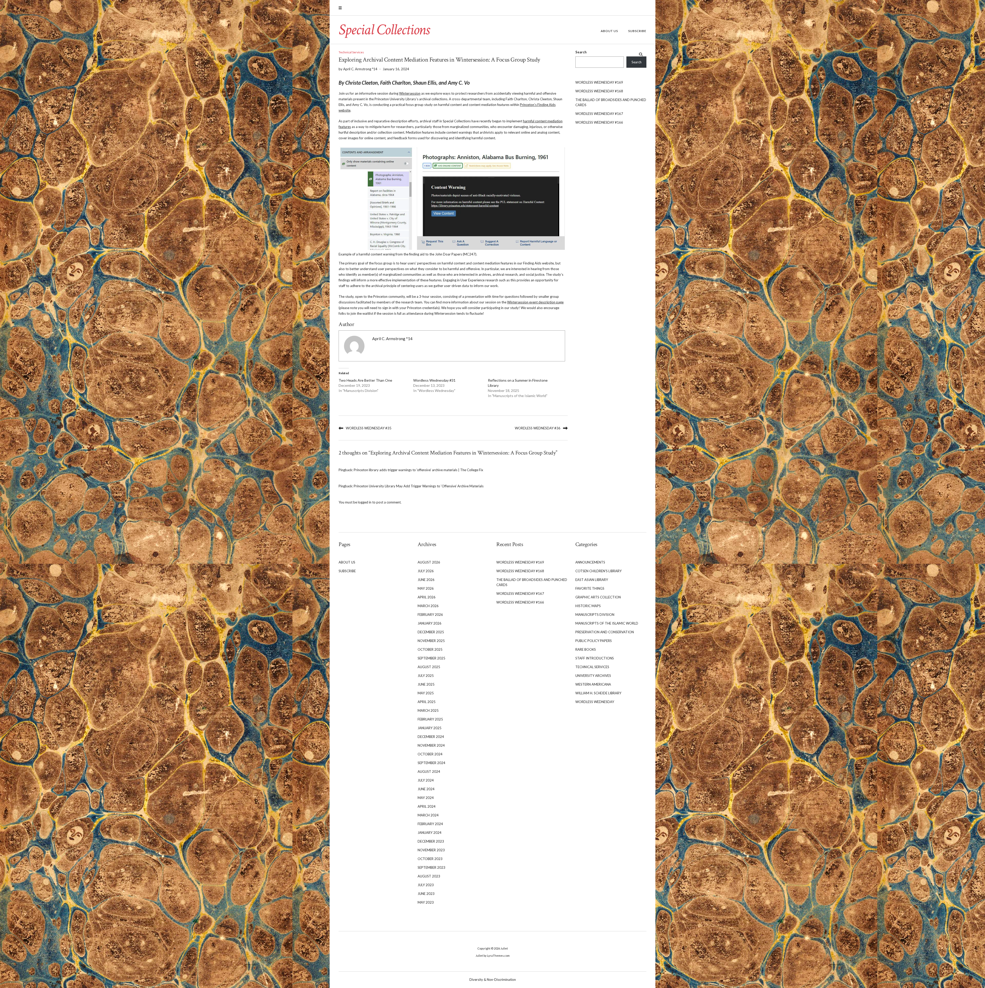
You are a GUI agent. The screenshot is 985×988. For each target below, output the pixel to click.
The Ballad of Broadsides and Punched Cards (610, 102)
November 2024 (431, 745)
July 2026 (426, 571)
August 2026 (429, 562)
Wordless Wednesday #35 (368, 428)
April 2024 (427, 806)
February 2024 (430, 824)
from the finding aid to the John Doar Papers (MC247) (436, 254)
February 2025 (430, 719)
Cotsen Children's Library (598, 571)
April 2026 (427, 597)
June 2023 (426, 894)
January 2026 (429, 623)
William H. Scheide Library (598, 693)
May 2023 (426, 902)
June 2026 (426, 580)
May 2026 (426, 588)
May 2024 (426, 798)
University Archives (593, 676)
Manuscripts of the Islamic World (606, 623)
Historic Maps (588, 606)
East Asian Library (591, 580)
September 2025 (431, 658)
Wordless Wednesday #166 (599, 122)
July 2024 (426, 780)
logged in (364, 502)
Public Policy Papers (593, 641)
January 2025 (429, 728)
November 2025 (431, 641)
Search (581, 52)
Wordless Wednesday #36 (537, 428)
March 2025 (428, 710)
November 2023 (431, 850)
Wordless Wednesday (594, 702)
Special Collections (384, 30)
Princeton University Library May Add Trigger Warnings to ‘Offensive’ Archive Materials (419, 486)
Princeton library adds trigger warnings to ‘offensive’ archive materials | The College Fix (418, 470)
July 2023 (426, 885)
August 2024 (429, 771)
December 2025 (431, 632)
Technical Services (351, 52)
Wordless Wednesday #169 (599, 82)
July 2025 (426, 676)
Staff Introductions (594, 658)
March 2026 (428, 606)
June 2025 (426, 684)
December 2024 (431, 737)
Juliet (504, 948)
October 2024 (430, 754)
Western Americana (593, 684)
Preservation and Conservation (604, 632)
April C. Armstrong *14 (392, 338)
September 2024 (431, 763)
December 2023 (431, 841)
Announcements (590, 562)
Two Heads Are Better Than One (365, 380)
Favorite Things (589, 588)
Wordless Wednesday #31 (434, 380)
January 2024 (429, 833)
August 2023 (429, 876)
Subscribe (637, 31)
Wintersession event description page (535, 302)
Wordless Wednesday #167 (599, 114)
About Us (609, 31)
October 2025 (430, 649)
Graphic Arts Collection (598, 597)
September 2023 (431, 867)
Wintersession (409, 93)
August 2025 (429, 667)
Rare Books (585, 649)
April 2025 (427, 702)
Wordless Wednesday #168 (599, 91)
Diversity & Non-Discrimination (492, 979)
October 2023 (430, 859)
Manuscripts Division (594, 614)
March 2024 (428, 815)
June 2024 (426, 789)
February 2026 (430, 614)
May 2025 (426, 693)
